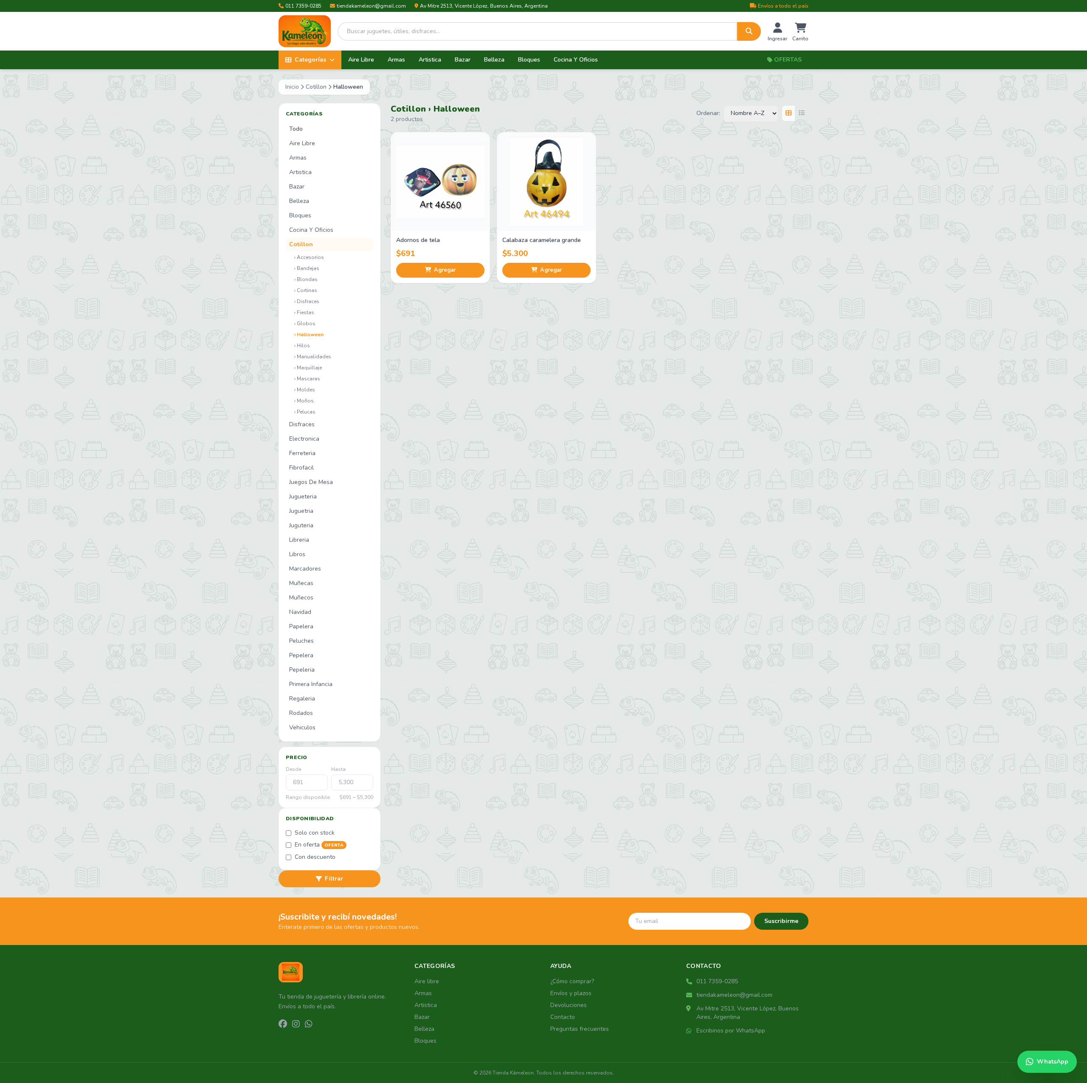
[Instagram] (296, 1024)
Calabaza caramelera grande (541, 240)
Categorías (310, 60)
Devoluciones (568, 1005)
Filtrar (334, 879)
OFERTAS (788, 60)
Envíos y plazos (570, 993)
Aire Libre (361, 60)
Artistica (430, 60)
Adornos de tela (418, 240)
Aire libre (426, 981)
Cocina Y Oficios (576, 60)
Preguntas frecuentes (579, 1029)
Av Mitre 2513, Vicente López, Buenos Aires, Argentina (484, 6)
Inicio (292, 87)
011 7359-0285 (303, 6)
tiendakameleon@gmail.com (371, 6)
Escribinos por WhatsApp (730, 1031)
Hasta (338, 769)
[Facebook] (283, 1024)
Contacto (562, 1017)
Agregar (445, 270)
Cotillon (316, 87)
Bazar (462, 60)
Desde (293, 769)
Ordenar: (708, 113)
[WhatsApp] (309, 1024)
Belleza (494, 60)
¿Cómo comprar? (572, 981)
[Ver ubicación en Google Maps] (689, 1008)
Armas (396, 60)
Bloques (529, 60)
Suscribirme (781, 921)
